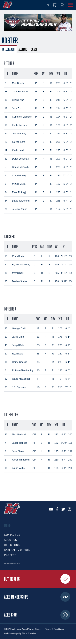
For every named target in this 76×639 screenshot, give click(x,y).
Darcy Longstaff (20, 158)
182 (56, 443)
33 (6, 158)
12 (6, 108)
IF (38, 328)
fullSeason (8, 49)
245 (58, 100)
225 (58, 83)
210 (56, 459)
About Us (10, 540)
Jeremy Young (19, 209)
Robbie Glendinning (23, 370)
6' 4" (66, 200)
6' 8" (66, 100)
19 (6, 100)
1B (38, 387)
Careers (10, 555)
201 (60, 328)
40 (6, 133)
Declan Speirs (19, 281)
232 (56, 434)
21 (6, 387)
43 (6, 345)
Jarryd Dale (18, 345)
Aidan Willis (18, 468)
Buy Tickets (12, 578)
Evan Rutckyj (19, 192)
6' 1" (66, 91)
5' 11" (66, 175)
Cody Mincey (19, 175)
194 (58, 116)
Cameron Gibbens (22, 116)
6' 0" (66, 125)
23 (6, 142)
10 (6, 125)
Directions (12, 545)
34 (6, 192)
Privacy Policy (34, 629)
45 (6, 116)
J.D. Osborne (19, 387)
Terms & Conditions (54, 629)
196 (60, 370)
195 (56, 451)
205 (57, 273)
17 (6, 337)
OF (34, 434)
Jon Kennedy (19, 133)
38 (6, 91)
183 (58, 125)
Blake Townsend (21, 200)
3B (38, 353)
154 (58, 209)
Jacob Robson (19, 443)
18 (6, 468)
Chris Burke (18, 256)
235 (60, 362)
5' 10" (64, 256)
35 (6, 281)
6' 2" (67, 345)
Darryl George (19, 362)
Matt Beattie (18, 83)
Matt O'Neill (18, 273)
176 (57, 281)
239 (57, 264)
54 (6, 200)
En (46, 5)
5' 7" (66, 184)
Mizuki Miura (19, 184)
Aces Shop (10, 614)
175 (60, 337)
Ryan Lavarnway (21, 264)
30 (6, 209)
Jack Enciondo (20, 91)
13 (6, 256)
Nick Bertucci (19, 434)
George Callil (19, 328)
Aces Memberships (16, 596)
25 (6, 328)
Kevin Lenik (18, 150)
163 (56, 468)
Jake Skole (18, 451)
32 (6, 434)
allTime (23, 49)
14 (6, 362)
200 (58, 142)
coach (34, 49)
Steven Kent (18, 142)
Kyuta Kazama (19, 125)
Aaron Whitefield (21, 459)
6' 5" (66, 150)
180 (58, 175)
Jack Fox (16, 108)
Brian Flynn (18, 100)
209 (58, 91)
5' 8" (66, 209)
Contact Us (12, 535)
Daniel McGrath (20, 167)
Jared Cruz (18, 337)
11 (6, 150)
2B (38, 337)
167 (58, 184)
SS (38, 345)
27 (6, 353)
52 (6, 379)
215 (60, 387)
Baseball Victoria (17, 550)
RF (34, 443)
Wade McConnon (21, 379)
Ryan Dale (17, 353)
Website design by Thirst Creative (20, 633)
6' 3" (66, 83)
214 (58, 108)
